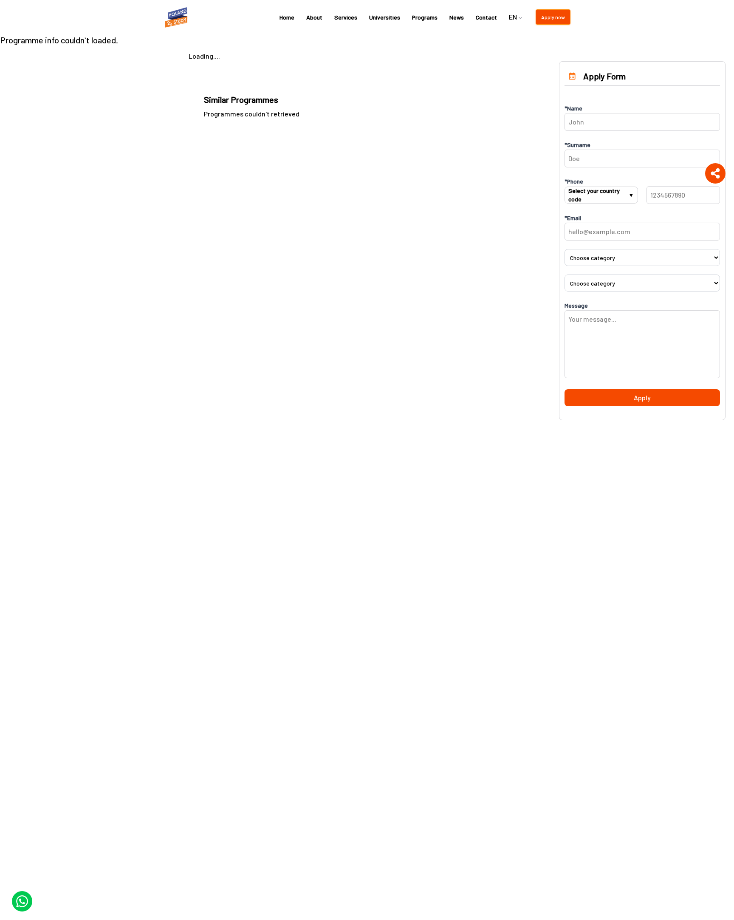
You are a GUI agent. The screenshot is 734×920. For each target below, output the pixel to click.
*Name (573, 108)
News (456, 17)
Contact (486, 17)
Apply (642, 397)
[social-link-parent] (715, 173)
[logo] (177, 17)
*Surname (577, 144)
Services (345, 17)
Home (286, 17)
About (314, 17)
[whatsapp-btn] (22, 901)
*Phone (574, 181)
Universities (384, 17)
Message (576, 305)
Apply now (553, 17)
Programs (425, 17)
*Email (573, 217)
